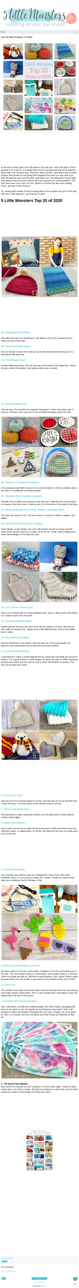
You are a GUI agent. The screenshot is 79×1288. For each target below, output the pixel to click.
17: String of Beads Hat (14, 404)
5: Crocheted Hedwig (13, 869)
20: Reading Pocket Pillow (15, 332)
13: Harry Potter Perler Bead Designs (22, 523)
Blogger (43, 1286)
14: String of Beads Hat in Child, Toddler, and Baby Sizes (32, 509)
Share (4, 1261)
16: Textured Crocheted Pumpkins (20, 482)
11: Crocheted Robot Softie (16, 621)
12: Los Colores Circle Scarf (17, 607)
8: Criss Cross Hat (11, 795)
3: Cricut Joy (8, 984)
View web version (39, 1282)
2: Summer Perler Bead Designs (19, 1001)
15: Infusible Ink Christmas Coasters (21, 496)
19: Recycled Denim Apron (16, 346)
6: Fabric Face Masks (13, 822)
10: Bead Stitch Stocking (15, 637)
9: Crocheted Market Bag (15, 651)
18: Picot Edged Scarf (13, 360)
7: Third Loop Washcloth (15, 809)
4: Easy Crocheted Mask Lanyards (20, 965)
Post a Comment (8, 1271)
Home (39, 1278)
